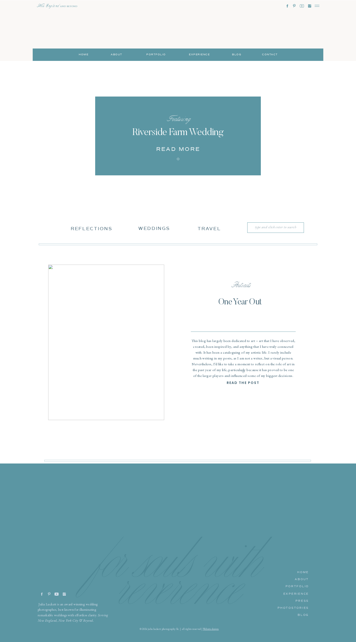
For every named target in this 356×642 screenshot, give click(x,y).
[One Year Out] (106, 342)
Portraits (240, 285)
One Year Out (240, 302)
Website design (211, 629)
